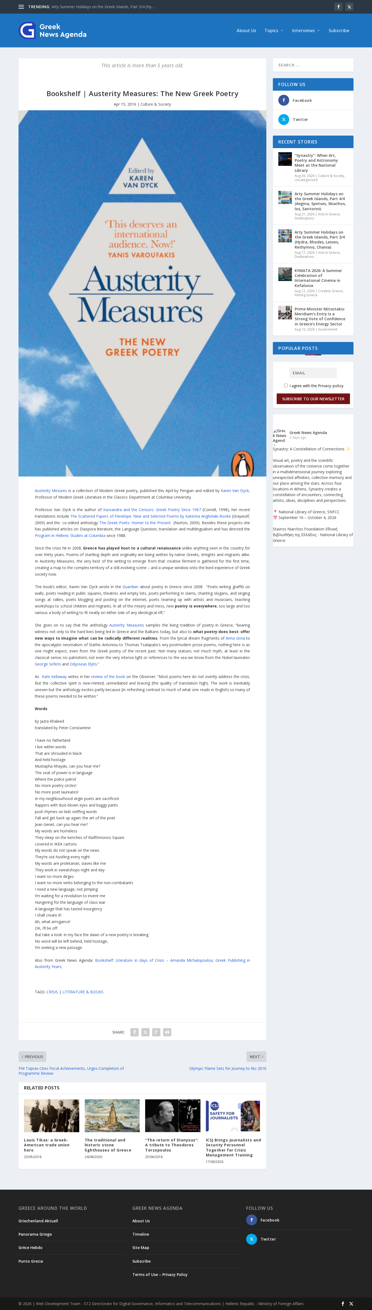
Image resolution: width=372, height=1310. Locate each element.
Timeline (140, 1234)
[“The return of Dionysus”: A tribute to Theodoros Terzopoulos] (172, 1115)
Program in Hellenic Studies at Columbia (70, 535)
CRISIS (52, 991)
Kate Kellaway (54, 676)
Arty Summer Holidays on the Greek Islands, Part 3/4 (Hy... (103, 6)
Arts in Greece (329, 214)
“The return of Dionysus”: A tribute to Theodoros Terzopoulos (172, 1144)
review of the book (108, 676)
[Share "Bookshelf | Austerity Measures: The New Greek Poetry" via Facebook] (134, 1032)
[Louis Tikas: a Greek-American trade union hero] (51, 1115)
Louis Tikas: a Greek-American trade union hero (46, 1144)
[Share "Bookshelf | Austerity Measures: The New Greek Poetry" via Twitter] (145, 1032)
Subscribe (339, 30)
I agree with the (316, 385)
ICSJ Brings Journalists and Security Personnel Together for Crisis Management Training (233, 1147)
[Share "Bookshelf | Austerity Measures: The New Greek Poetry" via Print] (167, 1032)
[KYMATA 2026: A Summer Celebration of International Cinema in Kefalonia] (285, 274)
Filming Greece (306, 295)
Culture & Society (156, 104)
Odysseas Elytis (83, 664)
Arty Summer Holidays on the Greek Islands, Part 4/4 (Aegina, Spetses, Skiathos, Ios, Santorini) (320, 201)
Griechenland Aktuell (38, 1220)
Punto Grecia (31, 1261)
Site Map (140, 1247)
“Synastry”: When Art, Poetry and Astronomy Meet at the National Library (316, 163)
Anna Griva (235, 638)
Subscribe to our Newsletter (313, 398)
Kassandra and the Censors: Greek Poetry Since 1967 (152, 509)
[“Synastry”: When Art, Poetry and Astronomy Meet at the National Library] (285, 159)
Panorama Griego (35, 1234)
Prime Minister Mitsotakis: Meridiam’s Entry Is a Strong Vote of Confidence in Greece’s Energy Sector (320, 316)
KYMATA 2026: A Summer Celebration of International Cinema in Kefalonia (318, 278)
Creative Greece (330, 291)
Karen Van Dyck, (235, 490)
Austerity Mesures (51, 490)
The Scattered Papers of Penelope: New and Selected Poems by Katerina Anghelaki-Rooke (150, 516)
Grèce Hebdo (30, 1247)
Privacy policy (331, 385)
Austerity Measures (126, 625)
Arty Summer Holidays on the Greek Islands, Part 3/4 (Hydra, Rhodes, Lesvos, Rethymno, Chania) (320, 240)
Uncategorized (306, 180)
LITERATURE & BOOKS (82, 991)
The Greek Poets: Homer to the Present (135, 522)
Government (327, 329)
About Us (246, 30)
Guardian (130, 586)
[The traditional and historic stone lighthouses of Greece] (112, 1115)
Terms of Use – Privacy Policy (160, 1274)
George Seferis (48, 664)
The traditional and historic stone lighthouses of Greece (108, 1144)
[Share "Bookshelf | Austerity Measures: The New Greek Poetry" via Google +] (156, 1032)
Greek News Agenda (308, 432)
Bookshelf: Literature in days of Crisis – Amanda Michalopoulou (154, 960)
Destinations (304, 218)
